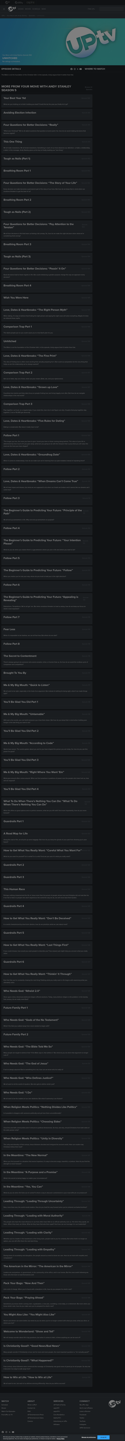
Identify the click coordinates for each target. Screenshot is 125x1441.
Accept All (103, 1437)
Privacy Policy (60, 1439)
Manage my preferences (89, 1437)
